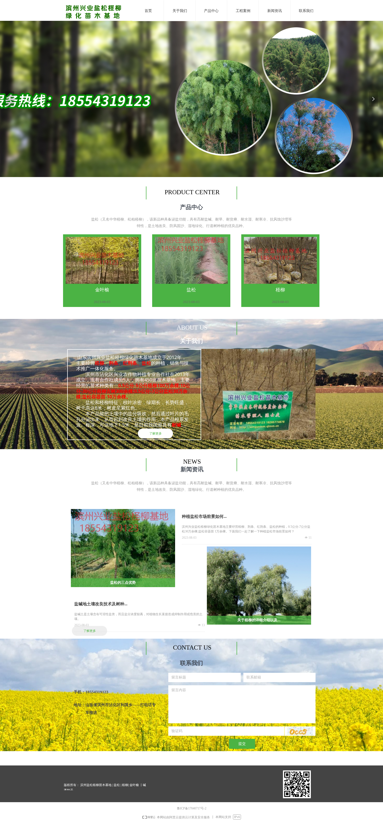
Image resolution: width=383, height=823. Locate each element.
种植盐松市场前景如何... (204, 516)
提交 (242, 744)
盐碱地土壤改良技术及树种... (100, 604)
